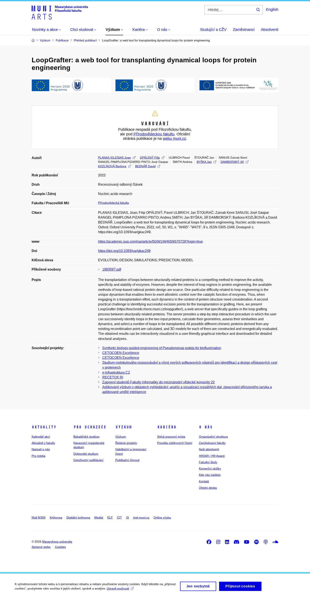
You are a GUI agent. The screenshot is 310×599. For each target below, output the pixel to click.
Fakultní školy (208, 462)
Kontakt (204, 481)
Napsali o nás (41, 449)
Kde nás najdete (210, 474)
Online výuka (162, 517)
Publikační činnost (127, 460)
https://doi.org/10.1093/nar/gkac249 (124, 251)
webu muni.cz (174, 138)
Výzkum (123, 427)
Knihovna (56, 517)
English (272, 9)
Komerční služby (210, 468)
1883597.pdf (111, 269)
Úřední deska (208, 487)
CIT (119, 517)
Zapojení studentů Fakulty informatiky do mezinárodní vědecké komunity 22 (158, 382)
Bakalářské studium (86, 436)
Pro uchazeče (89, 427)
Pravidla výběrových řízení (174, 443)
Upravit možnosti (118, 588)
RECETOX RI (112, 377)
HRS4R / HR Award (212, 455)
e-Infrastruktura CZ (116, 372)
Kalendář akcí (41, 436)
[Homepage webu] (60, 12)
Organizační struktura (213, 436)
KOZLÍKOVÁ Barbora (112, 166)
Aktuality (44, 427)
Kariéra (166, 427)
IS (127, 517)
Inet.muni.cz (141, 517)
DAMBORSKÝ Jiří (232, 161)
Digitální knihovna (78, 517)
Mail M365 (39, 517)
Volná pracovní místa (171, 436)
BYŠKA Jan (204, 161)
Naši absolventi (209, 449)
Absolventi (269, 29)
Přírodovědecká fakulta (113, 202)
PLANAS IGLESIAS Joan (114, 157)
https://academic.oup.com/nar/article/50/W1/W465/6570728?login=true (150, 241)
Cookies (60, 547)
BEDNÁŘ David (145, 166)
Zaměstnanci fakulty (212, 443)
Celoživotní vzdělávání (88, 460)
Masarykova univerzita (57, 541)
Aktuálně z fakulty (43, 443)
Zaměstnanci (244, 29)
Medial (98, 517)
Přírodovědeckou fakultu (153, 134)
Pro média (38, 455)
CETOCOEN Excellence (120, 353)
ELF (110, 517)
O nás (206, 427)
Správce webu (41, 547)
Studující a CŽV (213, 29)
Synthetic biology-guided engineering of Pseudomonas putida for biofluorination (161, 348)
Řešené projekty (126, 443)
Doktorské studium (85, 453)
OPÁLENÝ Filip (150, 157)
